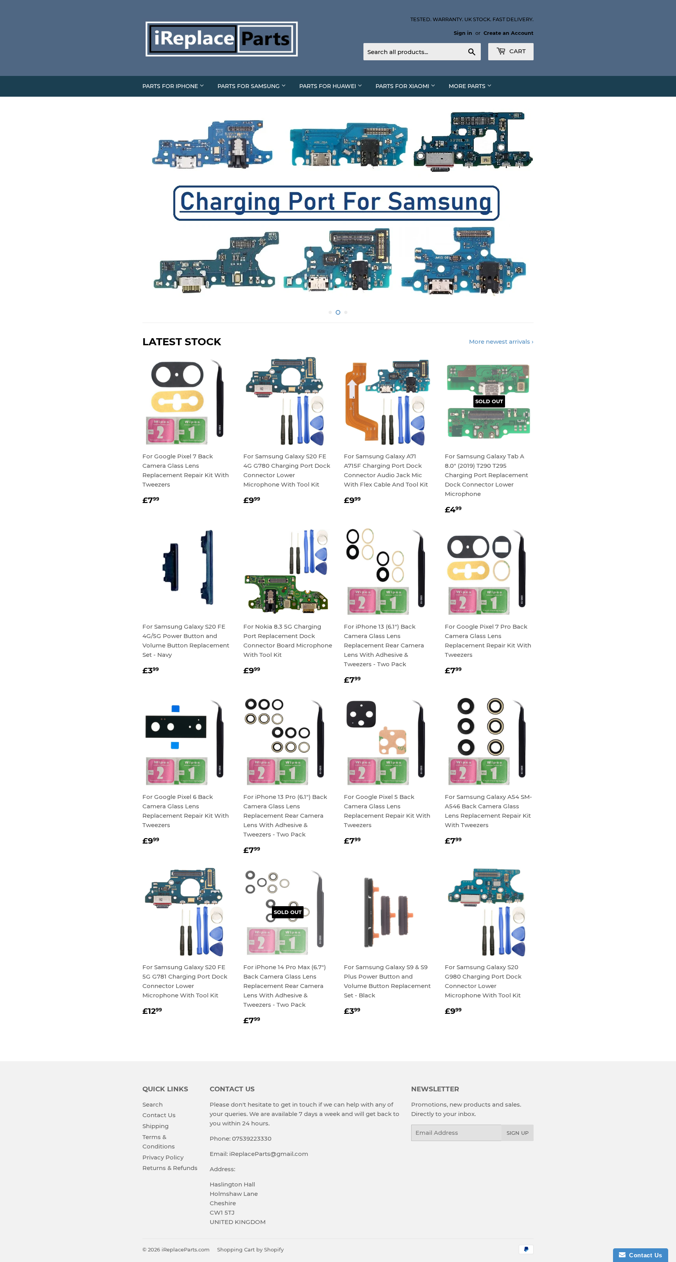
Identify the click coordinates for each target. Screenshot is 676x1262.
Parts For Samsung (249, 86)
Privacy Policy (162, 1157)
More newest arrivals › (501, 341)
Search (152, 1104)
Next (517, 206)
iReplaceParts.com (186, 1249)
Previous (159, 206)
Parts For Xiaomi (403, 86)
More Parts (468, 86)
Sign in (463, 33)
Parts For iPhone (171, 86)
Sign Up (518, 1133)
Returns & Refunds (170, 1168)
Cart (517, 51)
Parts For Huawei (328, 86)
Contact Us (159, 1115)
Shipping (155, 1126)
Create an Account (509, 33)
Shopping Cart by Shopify (250, 1249)
